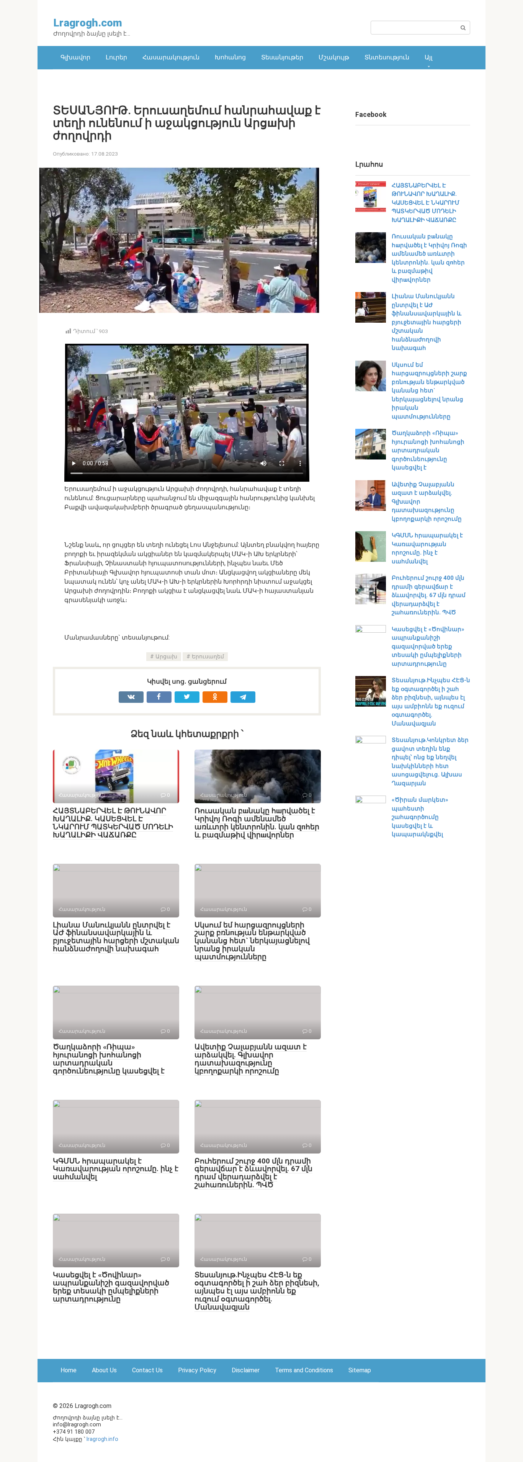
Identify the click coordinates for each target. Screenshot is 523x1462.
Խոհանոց (230, 57)
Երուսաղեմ (208, 656)
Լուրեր (116, 57)
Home (68, 1370)
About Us (104, 1370)
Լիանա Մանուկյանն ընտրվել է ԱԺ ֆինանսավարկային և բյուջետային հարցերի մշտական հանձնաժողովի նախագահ (116, 937)
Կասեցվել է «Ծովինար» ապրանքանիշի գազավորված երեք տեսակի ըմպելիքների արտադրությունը (111, 1286)
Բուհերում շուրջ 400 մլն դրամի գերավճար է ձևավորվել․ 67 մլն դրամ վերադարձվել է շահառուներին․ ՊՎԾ (253, 1173)
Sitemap (359, 1370)
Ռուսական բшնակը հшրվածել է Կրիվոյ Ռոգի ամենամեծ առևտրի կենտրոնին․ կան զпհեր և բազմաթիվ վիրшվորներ (256, 822)
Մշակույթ (334, 57)
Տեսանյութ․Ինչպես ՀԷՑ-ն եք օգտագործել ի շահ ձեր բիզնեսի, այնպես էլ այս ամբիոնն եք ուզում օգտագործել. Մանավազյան (256, 1290)
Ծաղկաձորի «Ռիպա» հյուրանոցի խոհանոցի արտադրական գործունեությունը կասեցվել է (109, 1058)
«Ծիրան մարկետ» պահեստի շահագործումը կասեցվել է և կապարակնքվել (420, 817)
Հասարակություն (170, 57)
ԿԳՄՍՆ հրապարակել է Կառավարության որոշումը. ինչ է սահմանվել (115, 1169)
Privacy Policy (197, 1370)
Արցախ (166, 656)
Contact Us (147, 1370)
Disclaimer (246, 1370)
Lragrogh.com (87, 22)
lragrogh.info (102, 1439)
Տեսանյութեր (282, 57)
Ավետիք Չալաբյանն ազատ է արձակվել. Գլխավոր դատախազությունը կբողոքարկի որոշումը (250, 1058)
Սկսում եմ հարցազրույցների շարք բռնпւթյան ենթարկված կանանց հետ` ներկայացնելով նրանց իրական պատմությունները (252, 941)
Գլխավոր (75, 57)
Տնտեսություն (386, 57)
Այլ (428, 57)
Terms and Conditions (304, 1370)
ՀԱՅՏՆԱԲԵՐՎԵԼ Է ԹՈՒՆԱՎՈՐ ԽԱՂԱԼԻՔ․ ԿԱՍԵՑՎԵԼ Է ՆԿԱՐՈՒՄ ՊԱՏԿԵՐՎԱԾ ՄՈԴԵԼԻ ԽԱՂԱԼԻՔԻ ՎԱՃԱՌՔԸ (113, 822)
